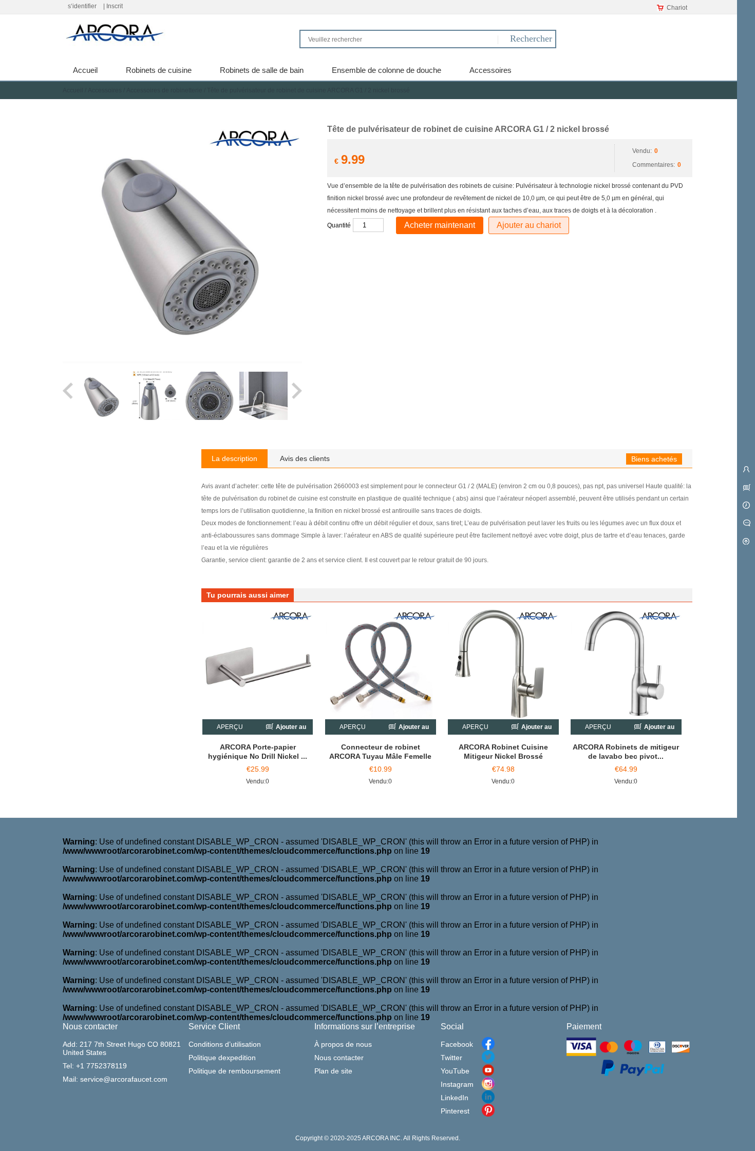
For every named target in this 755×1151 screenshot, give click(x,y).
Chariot (677, 7)
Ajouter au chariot (529, 225)
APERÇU (230, 727)
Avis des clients (305, 458)
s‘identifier (82, 6)
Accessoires (105, 90)
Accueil (73, 90)
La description (234, 458)
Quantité (339, 225)
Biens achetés (654, 459)
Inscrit (114, 6)
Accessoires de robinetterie (164, 90)
